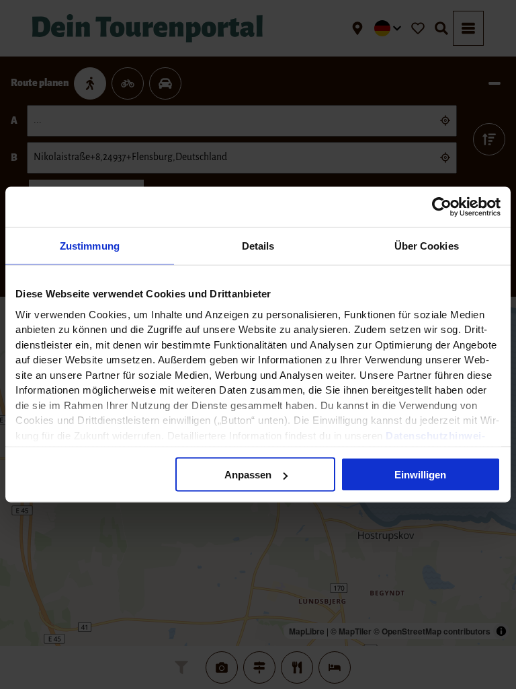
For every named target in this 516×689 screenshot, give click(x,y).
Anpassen (247, 474)
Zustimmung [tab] (90, 246)
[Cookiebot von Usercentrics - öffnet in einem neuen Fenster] (442, 207)
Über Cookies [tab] (426, 246)
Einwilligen (420, 474)
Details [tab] (258, 246)
